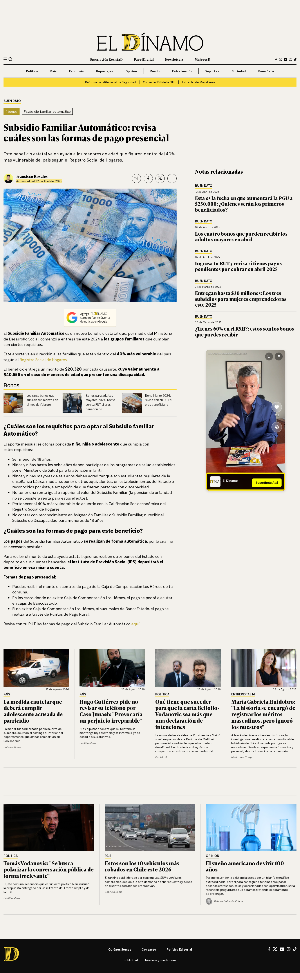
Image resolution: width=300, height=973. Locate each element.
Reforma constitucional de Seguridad (110, 82)
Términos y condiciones (160, 960)
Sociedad (239, 71)
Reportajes (104, 71)
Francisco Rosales (32, 176)
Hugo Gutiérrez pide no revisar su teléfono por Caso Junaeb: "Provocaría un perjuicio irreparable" (111, 711)
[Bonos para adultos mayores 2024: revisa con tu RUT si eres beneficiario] (72, 403)
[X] (275, 949)
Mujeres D (202, 59)
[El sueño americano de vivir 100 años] (251, 827)
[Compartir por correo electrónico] (136, 178)
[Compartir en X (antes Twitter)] (160, 178)
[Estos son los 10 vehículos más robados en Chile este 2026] (150, 827)
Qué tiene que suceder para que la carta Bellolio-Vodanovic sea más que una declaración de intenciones (187, 714)
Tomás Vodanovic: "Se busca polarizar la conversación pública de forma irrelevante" (49, 869)
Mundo (155, 71)
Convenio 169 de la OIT (159, 82)
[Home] (150, 42)
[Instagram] (290, 59)
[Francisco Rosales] (8, 178)
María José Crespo (242, 757)
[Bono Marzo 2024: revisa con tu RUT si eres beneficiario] (132, 403)
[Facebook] (276, 59)
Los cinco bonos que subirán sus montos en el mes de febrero (42, 400)
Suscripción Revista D (106, 59)
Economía (76, 71)
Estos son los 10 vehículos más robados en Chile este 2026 (142, 866)
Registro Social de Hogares (43, 359)
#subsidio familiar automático (47, 111)
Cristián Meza (88, 743)
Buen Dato (266, 71)
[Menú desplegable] (5, 59)
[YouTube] (285, 59)
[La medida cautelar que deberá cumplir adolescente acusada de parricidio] (36, 668)
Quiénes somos (119, 949)
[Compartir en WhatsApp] (172, 178)
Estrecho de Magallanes (198, 82)
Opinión (131, 71)
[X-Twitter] (280, 59)
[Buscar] (11, 59)
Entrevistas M (243, 694)
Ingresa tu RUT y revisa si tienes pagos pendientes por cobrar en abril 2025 (238, 266)
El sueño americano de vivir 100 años (245, 866)
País (53, 71)
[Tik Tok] (294, 949)
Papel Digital (144, 59)
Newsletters (174, 59)
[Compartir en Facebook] (148, 178)
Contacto (149, 949)
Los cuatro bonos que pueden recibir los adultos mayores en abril (241, 236)
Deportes (212, 71)
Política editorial (179, 949)
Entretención (182, 71)
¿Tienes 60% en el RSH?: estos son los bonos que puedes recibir (244, 331)
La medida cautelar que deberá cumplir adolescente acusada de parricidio (33, 711)
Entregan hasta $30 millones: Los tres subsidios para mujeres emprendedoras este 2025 (240, 298)
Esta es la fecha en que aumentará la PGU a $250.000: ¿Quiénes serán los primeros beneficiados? (244, 203)
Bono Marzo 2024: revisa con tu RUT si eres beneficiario (158, 400)
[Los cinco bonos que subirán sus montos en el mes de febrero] (13, 403)
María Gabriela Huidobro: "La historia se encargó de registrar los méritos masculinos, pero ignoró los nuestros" (263, 714)
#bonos (11, 111)
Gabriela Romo (12, 747)
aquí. (135, 623)
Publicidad (131, 960)
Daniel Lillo (161, 757)
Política (32, 71)
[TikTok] (295, 59)
